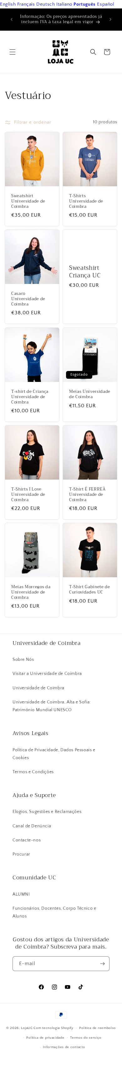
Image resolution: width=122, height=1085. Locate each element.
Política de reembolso (97, 1028)
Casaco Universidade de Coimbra (28, 299)
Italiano (64, 4)
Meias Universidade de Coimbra (89, 394)
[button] (12, 52)
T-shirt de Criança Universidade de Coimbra (29, 397)
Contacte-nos (27, 840)
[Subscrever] (102, 963)
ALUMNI (21, 894)
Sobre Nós (23, 659)
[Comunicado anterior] (11, 19)
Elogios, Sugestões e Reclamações (47, 811)
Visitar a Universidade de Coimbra (47, 673)
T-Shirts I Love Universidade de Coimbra (28, 494)
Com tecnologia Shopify (53, 1028)
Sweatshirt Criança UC (85, 272)
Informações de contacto (64, 1047)
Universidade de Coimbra (38, 688)
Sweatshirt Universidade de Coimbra (28, 201)
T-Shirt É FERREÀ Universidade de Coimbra (87, 494)
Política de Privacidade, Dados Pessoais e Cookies (54, 754)
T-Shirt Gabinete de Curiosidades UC (89, 589)
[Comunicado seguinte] (110, 19)
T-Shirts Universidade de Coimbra (86, 201)
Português (84, 4)
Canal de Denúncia (32, 826)
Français (26, 4)
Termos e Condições (33, 771)
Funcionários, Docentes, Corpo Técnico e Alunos (54, 912)
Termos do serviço (85, 1038)
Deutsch (45, 4)
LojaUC (27, 1028)
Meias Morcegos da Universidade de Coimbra (30, 592)
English (8, 4)
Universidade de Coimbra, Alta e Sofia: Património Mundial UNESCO (52, 706)
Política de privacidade (45, 1038)
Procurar (21, 854)
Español (105, 4)
